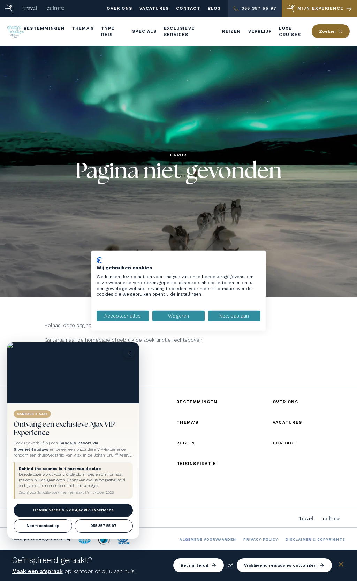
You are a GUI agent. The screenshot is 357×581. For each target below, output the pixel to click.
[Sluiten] (341, 565)
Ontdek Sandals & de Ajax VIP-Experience (73, 510)
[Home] (9, 8)
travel (30, 8)
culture (55, 8)
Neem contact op (42, 525)
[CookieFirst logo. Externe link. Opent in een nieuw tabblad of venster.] (99, 260)
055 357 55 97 (103, 525)
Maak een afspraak (37, 571)
